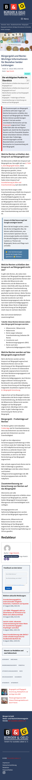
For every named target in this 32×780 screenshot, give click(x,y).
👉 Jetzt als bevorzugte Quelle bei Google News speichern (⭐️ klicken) (14, 254)
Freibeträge (5, 428)
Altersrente (5, 659)
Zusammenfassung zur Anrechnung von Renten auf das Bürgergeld (14, 101)
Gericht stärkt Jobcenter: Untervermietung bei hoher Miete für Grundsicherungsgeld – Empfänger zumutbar (15, 624)
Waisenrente (18, 677)
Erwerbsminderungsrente (9, 665)
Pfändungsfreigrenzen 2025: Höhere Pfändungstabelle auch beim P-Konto (18, 700)
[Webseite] (8, 559)
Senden (8, 588)
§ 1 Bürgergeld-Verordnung (10, 390)
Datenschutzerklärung (18, 585)
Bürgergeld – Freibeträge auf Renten (13, 98)
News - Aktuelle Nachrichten (14, 24)
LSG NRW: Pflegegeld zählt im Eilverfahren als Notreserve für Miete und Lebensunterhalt (14, 612)
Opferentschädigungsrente (10, 671)
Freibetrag (21, 665)
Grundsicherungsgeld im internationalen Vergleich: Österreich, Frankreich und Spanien (16, 601)
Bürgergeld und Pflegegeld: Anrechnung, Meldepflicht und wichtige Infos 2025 (18, 691)
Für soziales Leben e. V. (17, 721)
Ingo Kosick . (10, 71)
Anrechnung (14, 659)
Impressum (6, 763)
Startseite (3, 24)
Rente (21, 671)
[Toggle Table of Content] (27, 80)
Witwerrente (14, 682)
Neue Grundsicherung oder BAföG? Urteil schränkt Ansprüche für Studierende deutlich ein (15, 636)
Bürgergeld (25, 24)
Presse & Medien (8, 770)
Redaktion (6, 767)
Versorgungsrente (7, 677)
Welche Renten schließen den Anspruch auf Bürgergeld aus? (15, 84)
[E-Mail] (5, 559)
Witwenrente (5, 682)
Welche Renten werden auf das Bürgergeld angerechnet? (15, 94)
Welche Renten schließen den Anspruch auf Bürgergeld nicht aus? (15, 89)
